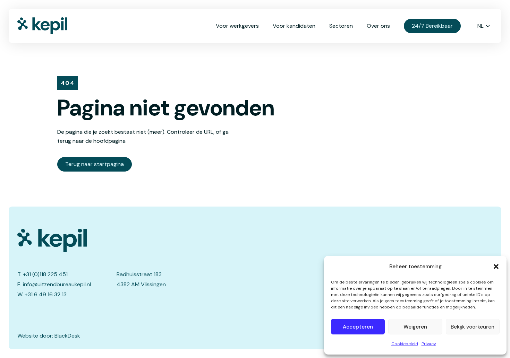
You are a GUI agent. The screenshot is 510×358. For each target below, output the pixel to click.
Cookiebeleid (404, 344)
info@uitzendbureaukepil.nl (57, 284)
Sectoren (341, 25)
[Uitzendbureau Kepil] (114, 240)
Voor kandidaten (294, 25)
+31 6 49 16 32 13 (46, 294)
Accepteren (358, 326)
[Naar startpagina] (52, 25)
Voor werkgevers (237, 25)
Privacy (429, 344)
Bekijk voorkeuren (472, 326)
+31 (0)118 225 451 (45, 274)
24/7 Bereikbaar (432, 25)
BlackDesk (67, 335)
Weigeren (415, 326)
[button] (496, 266)
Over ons (378, 25)
